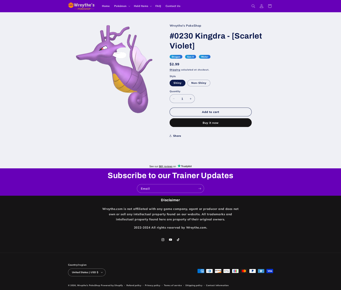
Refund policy (133, 285)
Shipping (175, 69)
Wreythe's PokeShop (88, 285)
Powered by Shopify (112, 285)
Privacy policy (152, 285)
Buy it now (211, 122)
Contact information (217, 285)
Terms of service (173, 285)
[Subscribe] (200, 188)
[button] (122, 6)
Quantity (175, 91)
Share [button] (177, 135)
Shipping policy (193, 285)
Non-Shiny (198, 83)
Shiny (178, 83)
